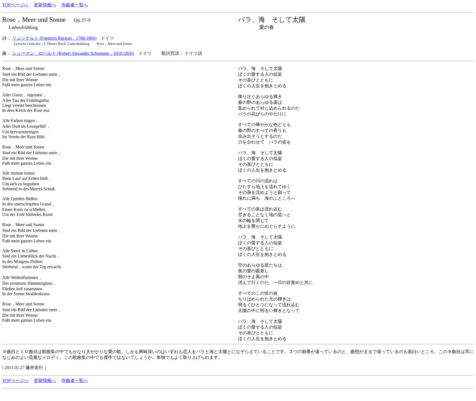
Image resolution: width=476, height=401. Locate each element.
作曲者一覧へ (74, 4)
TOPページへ (15, 4)
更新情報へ (45, 4)
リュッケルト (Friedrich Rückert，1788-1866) (54, 38)
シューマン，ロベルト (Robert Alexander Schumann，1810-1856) (73, 53)
